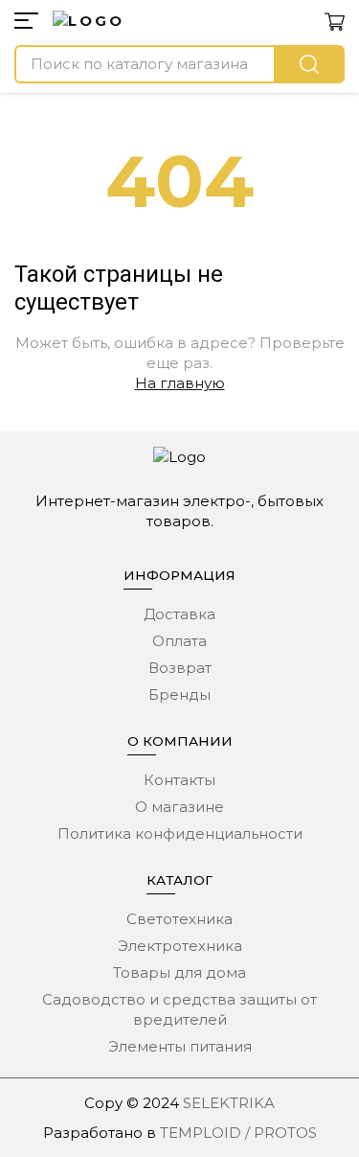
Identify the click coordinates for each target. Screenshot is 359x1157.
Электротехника (180, 946)
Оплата (179, 641)
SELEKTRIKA (229, 1103)
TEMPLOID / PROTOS (238, 1132)
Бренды (179, 694)
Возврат (180, 668)
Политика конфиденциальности (180, 833)
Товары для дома (179, 972)
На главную (180, 383)
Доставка (179, 614)
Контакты (179, 780)
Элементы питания (180, 1046)
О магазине (179, 807)
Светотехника (179, 919)
